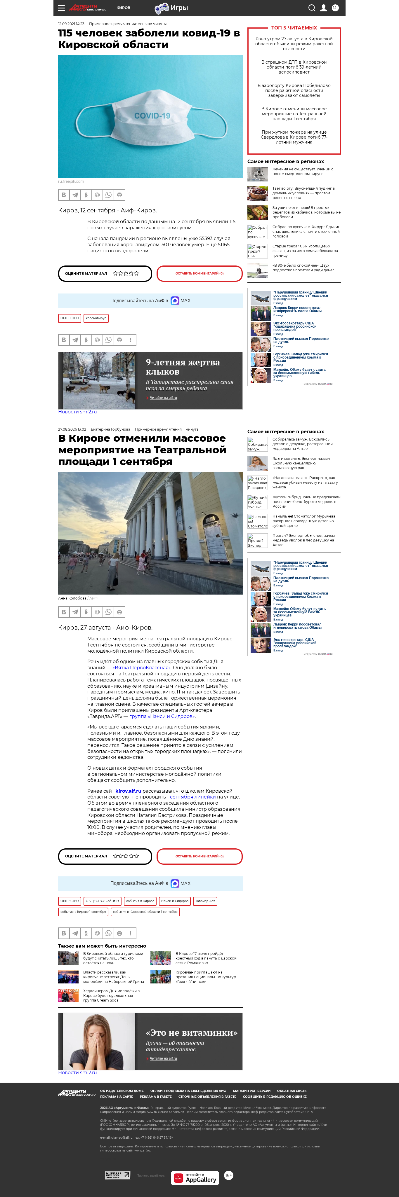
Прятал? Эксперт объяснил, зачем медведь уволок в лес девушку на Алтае (304, 540)
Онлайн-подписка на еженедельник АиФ (188, 1091)
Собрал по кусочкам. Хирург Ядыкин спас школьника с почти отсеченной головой (306, 231)
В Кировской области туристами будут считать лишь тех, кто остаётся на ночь (113, 958)
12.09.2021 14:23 (71, 24)
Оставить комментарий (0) (200, 273)
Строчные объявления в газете (207, 1097)
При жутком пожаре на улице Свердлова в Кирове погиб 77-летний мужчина (294, 137)
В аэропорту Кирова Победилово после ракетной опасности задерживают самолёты (294, 90)
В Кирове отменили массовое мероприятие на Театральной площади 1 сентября (294, 113)
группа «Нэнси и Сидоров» (162, 716)
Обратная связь (291, 1091)
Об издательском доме (122, 1091)
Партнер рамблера (150, 1175)
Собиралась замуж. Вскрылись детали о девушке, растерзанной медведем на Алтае (303, 444)
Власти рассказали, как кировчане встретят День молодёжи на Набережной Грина (113, 977)
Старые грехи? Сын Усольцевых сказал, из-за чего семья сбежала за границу (305, 251)
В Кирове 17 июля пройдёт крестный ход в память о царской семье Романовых (206, 958)
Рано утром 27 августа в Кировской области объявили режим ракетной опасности (294, 43)
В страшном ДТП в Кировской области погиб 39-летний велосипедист (294, 67)
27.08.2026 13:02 (72, 429)
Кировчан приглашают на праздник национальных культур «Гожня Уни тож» (206, 977)
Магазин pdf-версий (251, 1091)
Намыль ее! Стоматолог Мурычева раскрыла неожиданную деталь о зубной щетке (304, 521)
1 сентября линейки (191, 797)
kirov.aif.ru (128, 791)
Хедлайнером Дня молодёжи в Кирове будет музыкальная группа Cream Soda (111, 995)
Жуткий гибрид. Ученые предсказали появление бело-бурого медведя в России (307, 501)
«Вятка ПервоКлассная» (141, 667)
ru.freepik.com (71, 181)
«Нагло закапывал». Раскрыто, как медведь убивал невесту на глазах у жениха (305, 482)
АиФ (93, 598)
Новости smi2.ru (77, 412)
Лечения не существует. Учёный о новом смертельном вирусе (303, 171)
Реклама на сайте (116, 1097)
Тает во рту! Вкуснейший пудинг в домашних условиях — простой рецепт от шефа (304, 193)
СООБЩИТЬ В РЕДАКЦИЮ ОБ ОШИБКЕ (275, 1097)
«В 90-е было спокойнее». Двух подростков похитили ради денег (303, 267)
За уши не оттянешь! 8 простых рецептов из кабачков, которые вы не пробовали (307, 212)
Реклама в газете (156, 1097)
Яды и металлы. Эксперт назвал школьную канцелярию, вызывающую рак (301, 463)
